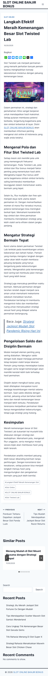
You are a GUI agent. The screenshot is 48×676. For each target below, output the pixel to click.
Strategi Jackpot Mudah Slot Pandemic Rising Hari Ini (23, 326)
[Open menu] (42, 4)
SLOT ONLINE (9, 17)
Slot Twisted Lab (12, 497)
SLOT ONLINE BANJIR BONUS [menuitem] (19, 127)
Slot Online (10, 487)
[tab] (19, 571)
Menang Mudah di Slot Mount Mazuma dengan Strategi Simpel (23, 555)
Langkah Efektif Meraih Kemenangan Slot (22, 482)
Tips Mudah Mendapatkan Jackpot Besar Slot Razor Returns (36, 517)
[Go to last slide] (7, 558)
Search (6, 585)
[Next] (41, 558)
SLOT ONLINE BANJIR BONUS (17, 492)
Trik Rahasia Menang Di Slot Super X (24, 637)
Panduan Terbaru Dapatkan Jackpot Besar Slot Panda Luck (12, 517)
